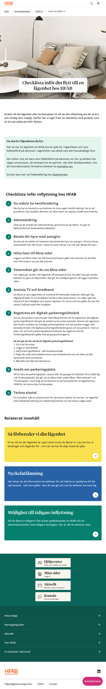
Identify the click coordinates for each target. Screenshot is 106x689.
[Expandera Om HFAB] (99, 642)
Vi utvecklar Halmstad (17, 651)
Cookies (53, 684)
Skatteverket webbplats (43, 228)
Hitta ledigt (11, 615)
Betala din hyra (88, 244)
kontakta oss (65, 166)
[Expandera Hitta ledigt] (99, 615)
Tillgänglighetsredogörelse (18, 684)
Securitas (30, 344)
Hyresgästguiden (14, 624)
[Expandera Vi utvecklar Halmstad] (99, 651)
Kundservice (92, 681)
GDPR (41, 684)
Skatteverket (60, 174)
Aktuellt (9, 633)
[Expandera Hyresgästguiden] (99, 624)
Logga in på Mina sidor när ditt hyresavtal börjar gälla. (42, 258)
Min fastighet (43, 304)
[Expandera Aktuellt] (99, 633)
